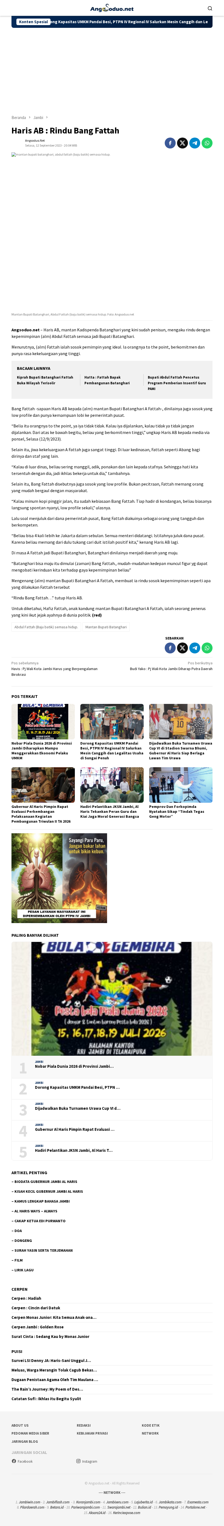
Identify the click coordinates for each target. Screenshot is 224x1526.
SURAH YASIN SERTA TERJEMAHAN (43, 1250)
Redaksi (84, 1425)
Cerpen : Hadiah (26, 1298)
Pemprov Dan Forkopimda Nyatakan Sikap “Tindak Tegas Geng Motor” (176, 811)
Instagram (89, 1461)
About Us (20, 1425)
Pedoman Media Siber (30, 1433)
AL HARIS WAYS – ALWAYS (35, 1211)
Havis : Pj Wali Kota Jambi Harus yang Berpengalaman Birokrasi (54, 669)
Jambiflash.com (57, 1502)
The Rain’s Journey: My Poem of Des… (47, 1389)
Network (150, 1433)
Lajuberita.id (143, 1502)
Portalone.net (195, 1507)
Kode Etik (151, 1425)
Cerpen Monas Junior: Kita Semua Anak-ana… (53, 1317)
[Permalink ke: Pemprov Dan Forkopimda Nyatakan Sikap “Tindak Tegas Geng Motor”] (181, 785)
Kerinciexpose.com (126, 1512)
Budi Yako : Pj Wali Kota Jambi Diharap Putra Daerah (171, 666)
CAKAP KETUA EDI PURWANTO (40, 1220)
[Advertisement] (112, 69)
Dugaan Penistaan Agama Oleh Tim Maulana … (54, 1379)
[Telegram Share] (194, 143)
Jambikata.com (170, 1502)
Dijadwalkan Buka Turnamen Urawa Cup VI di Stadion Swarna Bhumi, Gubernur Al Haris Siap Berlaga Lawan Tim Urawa (180, 750)
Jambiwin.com (29, 1502)
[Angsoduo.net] (112, 7)
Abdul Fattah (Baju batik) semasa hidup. (46, 626)
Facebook (25, 1461)
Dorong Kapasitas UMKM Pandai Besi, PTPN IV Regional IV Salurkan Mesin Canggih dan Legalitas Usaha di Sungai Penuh (112, 21)
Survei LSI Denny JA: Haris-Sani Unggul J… (51, 1360)
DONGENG (23, 1240)
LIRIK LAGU (24, 1270)
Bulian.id (144, 1507)
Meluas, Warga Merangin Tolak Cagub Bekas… (54, 1370)
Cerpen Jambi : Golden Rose (37, 1327)
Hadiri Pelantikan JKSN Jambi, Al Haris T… (74, 1150)
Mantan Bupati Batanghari (106, 626)
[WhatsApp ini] (207, 143)
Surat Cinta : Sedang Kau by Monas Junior (50, 1336)
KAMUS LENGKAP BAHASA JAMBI (42, 1201)
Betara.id (57, 1507)
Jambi (39, 1062)
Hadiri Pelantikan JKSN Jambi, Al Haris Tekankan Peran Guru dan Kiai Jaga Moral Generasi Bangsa (109, 811)
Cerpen (19, 1289)
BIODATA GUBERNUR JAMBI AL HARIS (45, 1181)
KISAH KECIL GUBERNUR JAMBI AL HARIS (48, 1191)
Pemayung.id (168, 1507)
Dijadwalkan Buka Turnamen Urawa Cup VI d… (77, 1108)
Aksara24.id (97, 1512)
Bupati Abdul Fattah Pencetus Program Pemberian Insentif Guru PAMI (177, 383)
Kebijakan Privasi (92, 1433)
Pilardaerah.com (32, 1507)
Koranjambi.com (88, 1502)
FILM (18, 1260)
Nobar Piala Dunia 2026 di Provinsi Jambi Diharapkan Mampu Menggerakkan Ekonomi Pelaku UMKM (41, 750)
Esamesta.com (197, 1502)
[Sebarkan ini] (170, 143)
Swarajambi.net (118, 1507)
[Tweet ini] (182, 143)
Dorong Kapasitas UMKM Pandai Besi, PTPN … (77, 1087)
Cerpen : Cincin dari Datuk (35, 1307)
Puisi (16, 1351)
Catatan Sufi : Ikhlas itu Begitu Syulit (46, 1398)
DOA (18, 1230)
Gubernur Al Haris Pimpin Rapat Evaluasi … (74, 1129)
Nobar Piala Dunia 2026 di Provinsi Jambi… (74, 1066)
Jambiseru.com (117, 1502)
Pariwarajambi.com (85, 1507)
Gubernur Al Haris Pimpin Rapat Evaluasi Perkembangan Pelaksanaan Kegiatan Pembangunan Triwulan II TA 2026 (40, 814)
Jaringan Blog (24, 1441)
